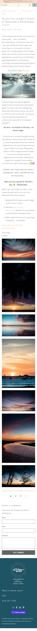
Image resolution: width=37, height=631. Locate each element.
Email (4, 526)
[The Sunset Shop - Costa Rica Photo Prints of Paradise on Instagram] (20, 608)
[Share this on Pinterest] (21, 496)
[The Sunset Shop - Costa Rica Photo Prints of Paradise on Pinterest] (23, 608)
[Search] (30, 5)
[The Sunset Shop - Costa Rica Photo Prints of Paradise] (18, 5)
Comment (5, 535)
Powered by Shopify (9, 624)
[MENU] (1, 5)
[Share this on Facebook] (16, 496)
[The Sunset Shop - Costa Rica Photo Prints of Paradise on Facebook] (16, 608)
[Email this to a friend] (26, 496)
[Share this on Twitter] (11, 496)
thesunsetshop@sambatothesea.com (22, 2)
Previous (24, 11)
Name (4, 517)
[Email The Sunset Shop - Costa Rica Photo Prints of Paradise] (13, 608)
